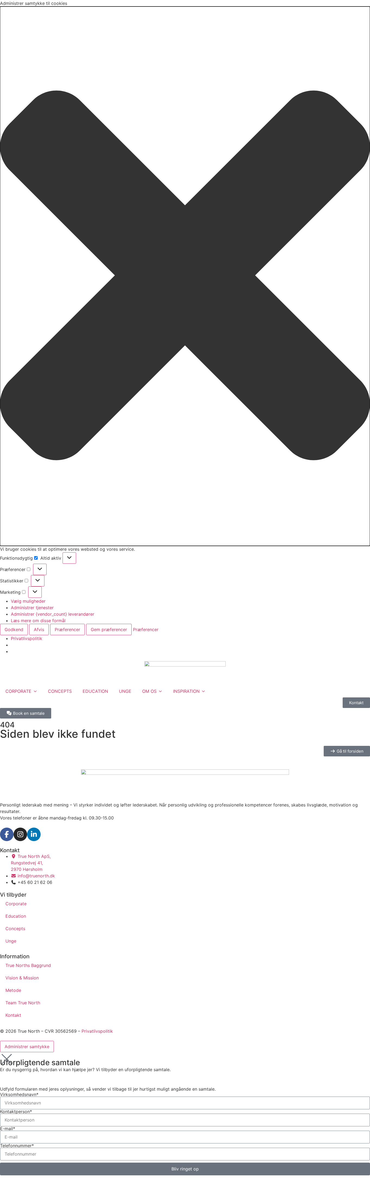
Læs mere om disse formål (38, 620)
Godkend (14, 629)
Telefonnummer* (17, 1145)
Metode (13, 990)
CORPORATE (18, 691)
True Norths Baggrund (28, 965)
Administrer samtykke (27, 1046)
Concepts (15, 928)
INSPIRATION (186, 691)
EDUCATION (95, 691)
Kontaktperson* (16, 1111)
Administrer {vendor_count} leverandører (52, 614)
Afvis (39, 629)
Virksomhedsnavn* (19, 1094)
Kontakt (13, 1015)
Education (15, 916)
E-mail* (7, 1128)
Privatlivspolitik (26, 638)
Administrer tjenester (32, 607)
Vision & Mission (22, 977)
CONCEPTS (60, 691)
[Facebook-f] (7, 834)
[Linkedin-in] (34, 834)
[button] (185, 276)
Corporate (16, 903)
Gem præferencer (109, 629)
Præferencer (67, 629)
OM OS (149, 691)
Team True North (22, 1002)
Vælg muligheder (28, 601)
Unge (10, 941)
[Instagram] (20, 834)
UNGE (125, 691)
